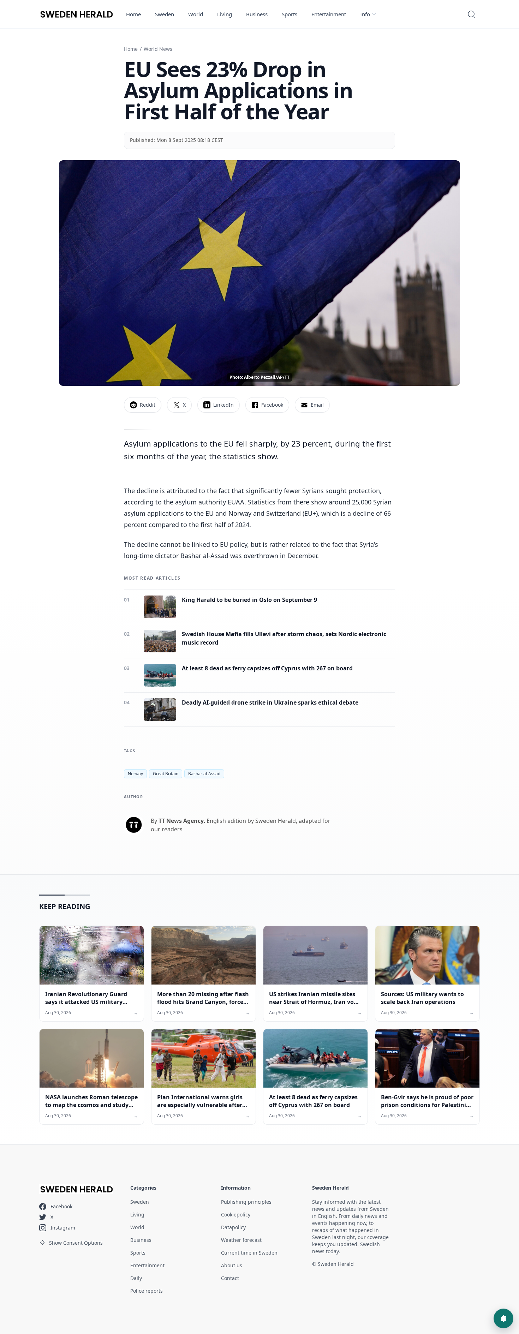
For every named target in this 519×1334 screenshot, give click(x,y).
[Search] (471, 14)
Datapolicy (233, 1227)
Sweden (164, 14)
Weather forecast (241, 1240)
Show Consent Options (76, 1242)
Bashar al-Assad (204, 774)
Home (133, 14)
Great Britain (165, 774)
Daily (136, 1278)
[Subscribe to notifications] (503, 1318)
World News (158, 49)
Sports (289, 14)
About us (231, 1265)
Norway (135, 774)
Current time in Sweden (249, 1252)
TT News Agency (181, 821)
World (195, 14)
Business (257, 14)
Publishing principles (246, 1201)
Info (365, 14)
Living (224, 14)
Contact (230, 1278)
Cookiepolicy (235, 1214)
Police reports (146, 1290)
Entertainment (328, 14)
